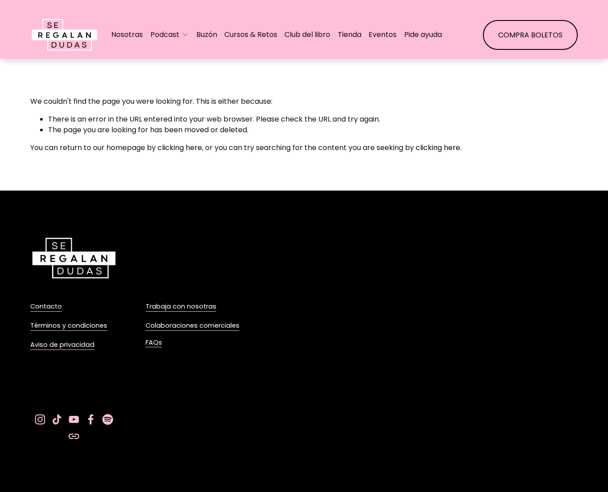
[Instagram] (40, 419)
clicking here (180, 147)
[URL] (74, 436)
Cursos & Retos (250, 34)
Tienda (349, 34)
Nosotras (127, 34)
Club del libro (307, 34)
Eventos (383, 34)
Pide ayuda (423, 34)
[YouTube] (74, 419)
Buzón (206, 34)
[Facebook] (90, 419)
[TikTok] (57, 419)
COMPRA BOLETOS (530, 35)
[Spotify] (107, 419)
